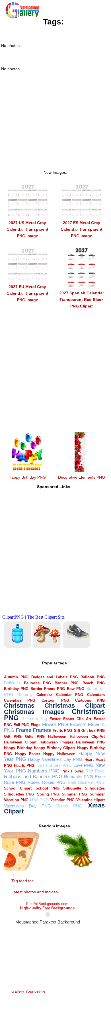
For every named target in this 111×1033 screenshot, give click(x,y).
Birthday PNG (16, 689)
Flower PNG (55, 724)
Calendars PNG (19, 700)
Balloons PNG (37, 683)
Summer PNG (74, 794)
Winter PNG (69, 805)
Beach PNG (94, 683)
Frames (42, 730)
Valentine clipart (90, 800)
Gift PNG (12, 736)
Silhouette (72, 788)
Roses (34, 782)
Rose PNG (14, 782)
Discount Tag (34, 718)
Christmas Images (34, 711)
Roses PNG (54, 782)
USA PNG (39, 799)
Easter (55, 719)
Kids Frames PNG (54, 765)
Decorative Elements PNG (81, 477)
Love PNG (83, 765)
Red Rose (95, 770)
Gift (77, 730)
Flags (35, 725)
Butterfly (25, 694)
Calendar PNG (69, 695)
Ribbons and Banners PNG (33, 776)
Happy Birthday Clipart (54, 748)
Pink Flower (72, 771)
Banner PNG (67, 683)
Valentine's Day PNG (27, 805)
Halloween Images (56, 742)
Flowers (78, 724)
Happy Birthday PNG (27, 477)
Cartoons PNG (90, 700)
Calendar (44, 695)
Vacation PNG (62, 800)
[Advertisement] (55, 128)
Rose (100, 776)
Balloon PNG (93, 677)
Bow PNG (75, 689)
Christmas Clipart (74, 705)
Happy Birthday (18, 748)
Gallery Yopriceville (28, 991)
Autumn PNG (16, 677)
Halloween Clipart (20, 742)
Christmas (19, 705)
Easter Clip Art (77, 719)
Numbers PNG (43, 771)
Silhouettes (95, 788)
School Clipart (18, 788)
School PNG (47, 788)
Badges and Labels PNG (54, 677)
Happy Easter (27, 754)
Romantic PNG (78, 776)
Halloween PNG (90, 742)
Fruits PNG (62, 730)
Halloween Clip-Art (87, 736)
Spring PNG (48, 794)
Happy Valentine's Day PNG (55, 759)
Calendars (96, 695)
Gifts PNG (34, 736)
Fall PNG (21, 725)
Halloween (57, 736)
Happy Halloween (59, 754)
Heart (89, 759)
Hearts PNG (24, 765)
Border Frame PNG (47, 689)
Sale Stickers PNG (86, 782)
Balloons (12, 682)
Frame (23, 730)
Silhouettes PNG (19, 794)
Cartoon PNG (55, 700)
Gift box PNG (93, 730)
